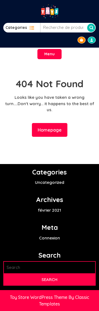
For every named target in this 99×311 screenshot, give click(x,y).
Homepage (52, 130)
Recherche (91, 28)
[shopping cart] (82, 40)
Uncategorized (49, 182)
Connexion (49, 238)
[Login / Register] (92, 40)
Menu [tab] (49, 53)
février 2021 (49, 210)
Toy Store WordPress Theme (39, 297)
